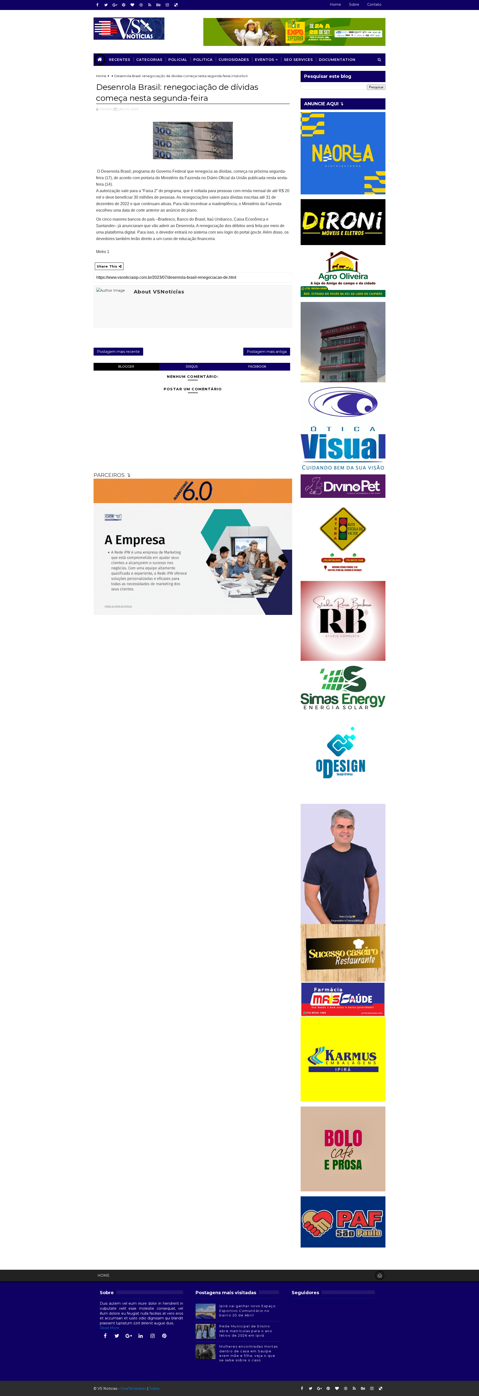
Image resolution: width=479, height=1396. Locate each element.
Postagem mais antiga (267, 351)
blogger (126, 366)
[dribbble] (141, 5)
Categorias (149, 59)
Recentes (119, 59)
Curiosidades (234, 59)
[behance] (158, 5)
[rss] (149, 5)
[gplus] (115, 5)
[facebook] (97, 5)
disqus (192, 366)
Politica (203, 59)
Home (335, 4)
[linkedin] (140, 1336)
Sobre (354, 4)
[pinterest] (123, 5)
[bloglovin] (132, 5)
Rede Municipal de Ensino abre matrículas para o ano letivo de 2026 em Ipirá (245, 1330)
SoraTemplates (133, 1388)
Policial (177, 59)
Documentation (337, 59)
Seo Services (298, 59)
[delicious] (176, 5)
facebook (257, 366)
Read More (109, 1328)
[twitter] (106, 5)
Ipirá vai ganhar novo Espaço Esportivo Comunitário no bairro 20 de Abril (247, 1310)
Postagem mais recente (118, 351)
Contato (374, 4)
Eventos (264, 59)
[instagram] (167, 5)
